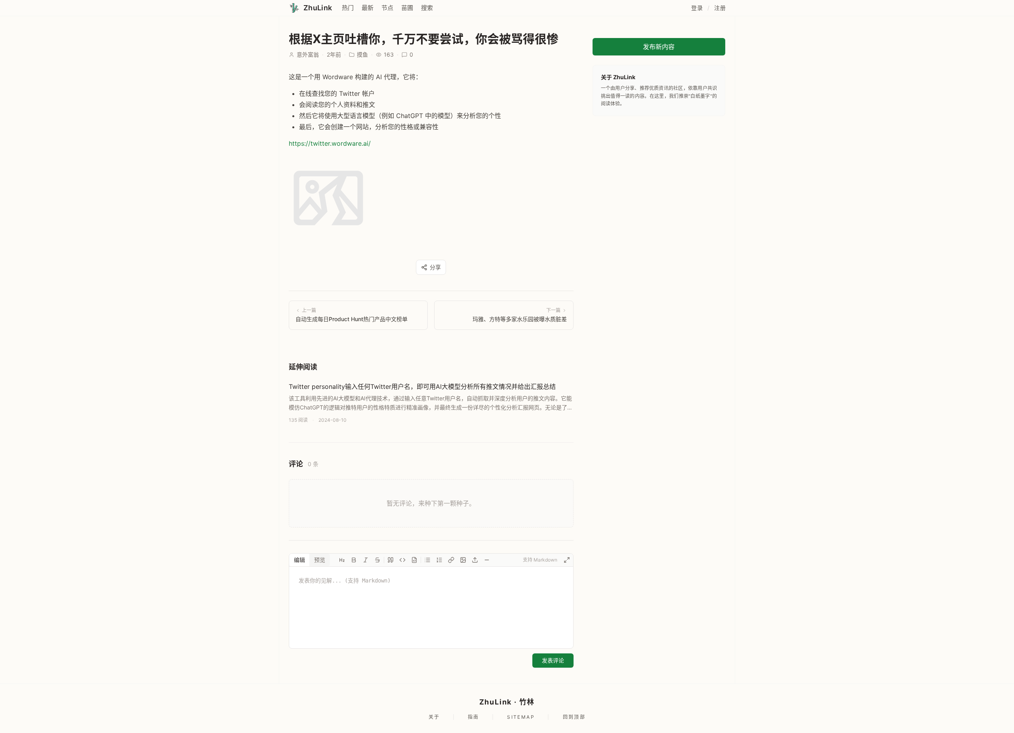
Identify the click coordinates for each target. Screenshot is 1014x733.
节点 (387, 7)
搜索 (427, 7)
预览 (319, 559)
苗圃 (407, 7)
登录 (697, 7)
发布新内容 (659, 47)
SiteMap (521, 717)
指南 (473, 717)
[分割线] (486, 559)
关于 (434, 717)
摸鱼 (362, 54)
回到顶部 (574, 717)
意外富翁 (308, 54)
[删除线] (377, 559)
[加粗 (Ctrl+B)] (353, 559)
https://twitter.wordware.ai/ (330, 143)
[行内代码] (402, 559)
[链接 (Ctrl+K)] (451, 559)
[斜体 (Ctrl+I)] (365, 559)
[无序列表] (427, 559)
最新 (368, 7)
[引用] (390, 559)
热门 (348, 7)
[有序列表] (439, 559)
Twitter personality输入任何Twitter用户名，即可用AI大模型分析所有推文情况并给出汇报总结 (422, 386)
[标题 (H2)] (341, 559)
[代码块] (414, 559)
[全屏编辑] (566, 560)
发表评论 (553, 660)
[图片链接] (463, 559)
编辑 (299, 559)
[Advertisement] (659, 175)
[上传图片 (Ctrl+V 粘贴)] (474, 559)
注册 (720, 7)
